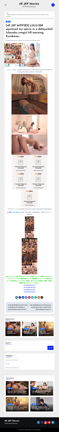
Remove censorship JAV (12, 367)
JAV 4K (8, 21)
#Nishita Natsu (36, 40)
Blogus (30, 429)
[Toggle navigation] (5, 5)
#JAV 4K (20, 40)
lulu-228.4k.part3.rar (29, 289)
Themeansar (37, 429)
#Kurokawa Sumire (27, 40)
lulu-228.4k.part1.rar (29, 285)
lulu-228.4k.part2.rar (29, 287)
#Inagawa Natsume (12, 40)
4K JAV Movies (29, 3)
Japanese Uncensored (11, 360)
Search (8, 343)
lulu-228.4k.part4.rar (29, 291)
